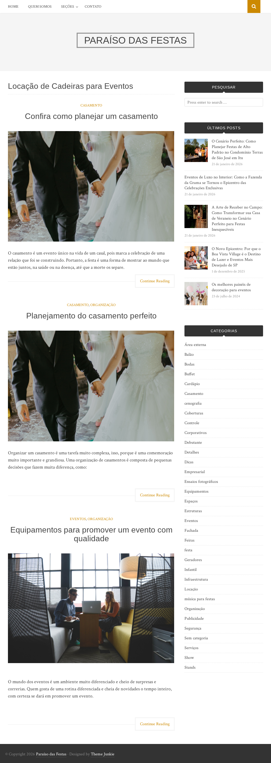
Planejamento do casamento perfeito (91, 315)
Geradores (193, 560)
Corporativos (195, 433)
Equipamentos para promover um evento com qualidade (91, 534)
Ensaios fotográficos (201, 481)
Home (13, 6)
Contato (93, 6)
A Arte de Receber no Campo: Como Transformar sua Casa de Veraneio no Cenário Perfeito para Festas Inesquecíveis (237, 218)
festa (188, 550)
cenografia (193, 403)
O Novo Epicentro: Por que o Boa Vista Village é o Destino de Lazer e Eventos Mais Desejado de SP (236, 257)
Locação (191, 589)
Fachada (191, 530)
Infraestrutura (196, 579)
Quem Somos (40, 6)
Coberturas (193, 413)
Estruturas (193, 511)
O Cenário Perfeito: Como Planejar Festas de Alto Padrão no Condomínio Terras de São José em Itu (237, 149)
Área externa (195, 345)
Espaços (191, 501)
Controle (191, 423)
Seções (67, 6)
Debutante (193, 442)
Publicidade (194, 618)
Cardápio (192, 384)
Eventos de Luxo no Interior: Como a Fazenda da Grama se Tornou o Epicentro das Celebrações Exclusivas (223, 182)
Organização (103, 305)
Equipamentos (196, 491)
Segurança (192, 628)
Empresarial (194, 472)
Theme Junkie (102, 754)
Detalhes (191, 452)
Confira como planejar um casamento (91, 116)
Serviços (191, 648)
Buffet (189, 374)
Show (189, 657)
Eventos (78, 519)
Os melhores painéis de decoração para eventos (231, 287)
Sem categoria (196, 638)
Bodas (189, 364)
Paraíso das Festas (51, 754)
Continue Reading (155, 281)
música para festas (199, 599)
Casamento (91, 105)
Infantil (190, 569)
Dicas (188, 462)
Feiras (189, 540)
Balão (189, 354)
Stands (190, 667)
